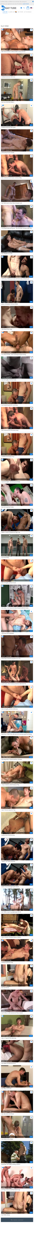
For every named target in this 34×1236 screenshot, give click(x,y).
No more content (17, 1220)
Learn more (26, 4)
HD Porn (20, 12)
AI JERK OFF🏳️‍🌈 (12, 12)
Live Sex (5, 12)
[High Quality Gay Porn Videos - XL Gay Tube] (8, 7)
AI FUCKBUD (27, 12)
